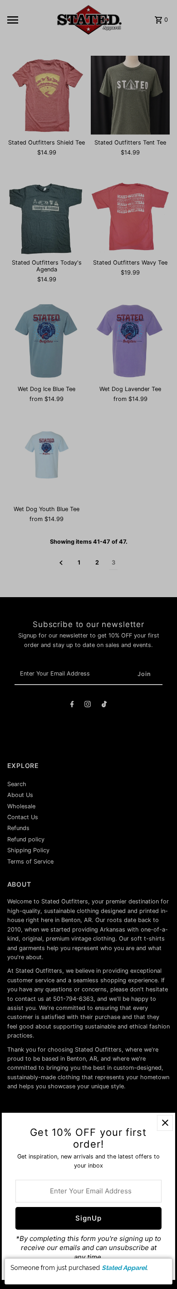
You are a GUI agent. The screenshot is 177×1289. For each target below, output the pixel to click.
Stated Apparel (124, 1267)
